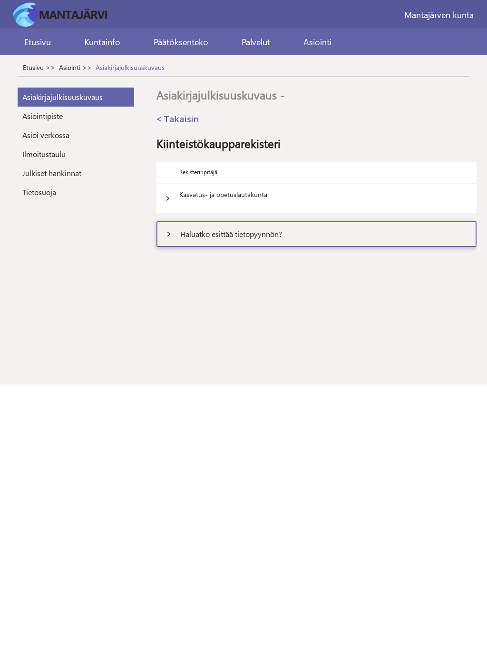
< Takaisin (177, 119)
